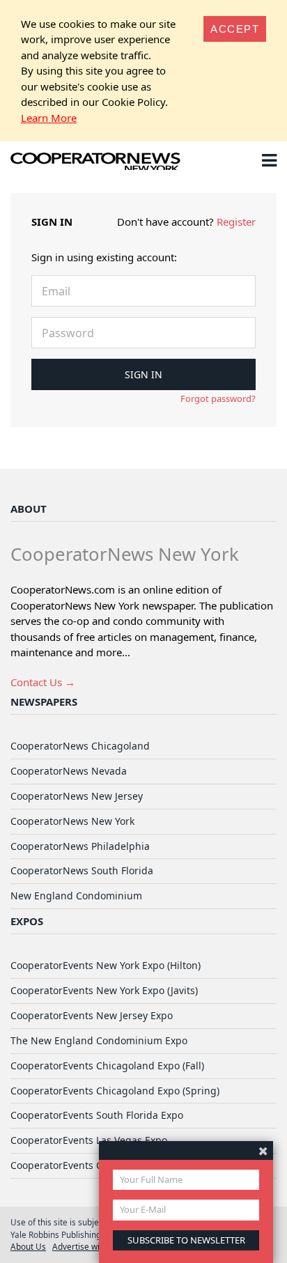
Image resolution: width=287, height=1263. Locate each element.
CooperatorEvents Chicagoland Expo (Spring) (114, 1090)
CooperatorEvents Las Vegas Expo (88, 1140)
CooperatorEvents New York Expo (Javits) (104, 990)
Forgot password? (218, 398)
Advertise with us (85, 1246)
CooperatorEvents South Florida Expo (96, 1115)
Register (236, 221)
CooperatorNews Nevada (68, 770)
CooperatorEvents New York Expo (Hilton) (105, 965)
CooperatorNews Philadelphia (80, 846)
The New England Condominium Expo (98, 1040)
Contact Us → (42, 682)
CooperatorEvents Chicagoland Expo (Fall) (107, 1065)
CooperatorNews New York (72, 821)
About (28, 509)
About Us (28, 1246)
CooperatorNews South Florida (81, 870)
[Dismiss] (263, 1150)
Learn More (49, 118)
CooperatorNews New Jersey (76, 796)
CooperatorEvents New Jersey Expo (91, 1015)
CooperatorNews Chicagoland (80, 745)
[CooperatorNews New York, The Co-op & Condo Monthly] (95, 163)
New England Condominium (76, 895)
